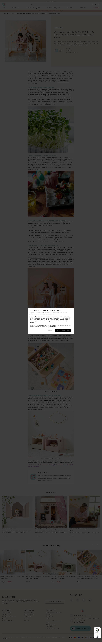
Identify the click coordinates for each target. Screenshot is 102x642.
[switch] (97, 637)
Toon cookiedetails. (52, 326)
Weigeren (50, 330)
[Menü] (100, 628)
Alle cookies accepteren (63, 330)
